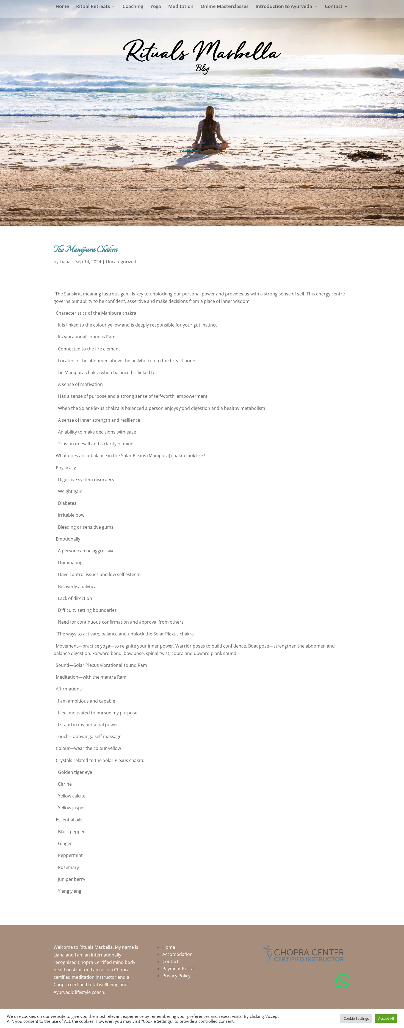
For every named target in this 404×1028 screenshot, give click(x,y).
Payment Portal (178, 969)
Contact (333, 6)
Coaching (133, 6)
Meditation (180, 6)
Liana (65, 262)
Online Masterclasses (224, 6)
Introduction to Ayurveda (284, 6)
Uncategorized (121, 262)
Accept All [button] (386, 1018)
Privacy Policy (176, 976)
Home (62, 6)
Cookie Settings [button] (356, 1018)
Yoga (155, 6)
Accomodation (177, 954)
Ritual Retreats (93, 6)
